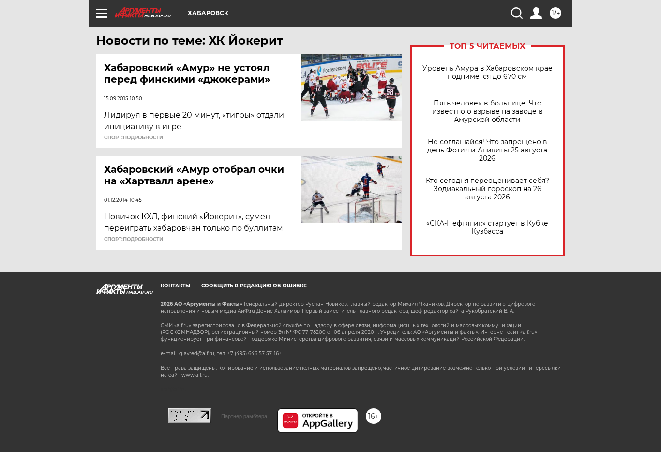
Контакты (175, 286)
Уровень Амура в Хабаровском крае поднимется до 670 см (487, 72)
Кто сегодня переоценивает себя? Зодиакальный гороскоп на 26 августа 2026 (487, 189)
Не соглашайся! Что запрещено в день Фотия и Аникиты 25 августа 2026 (487, 150)
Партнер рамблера (244, 416)
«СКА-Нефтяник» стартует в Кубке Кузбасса (487, 227)
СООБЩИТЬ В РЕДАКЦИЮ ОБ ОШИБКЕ (254, 286)
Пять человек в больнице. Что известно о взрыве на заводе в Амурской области (487, 111)
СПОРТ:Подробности (133, 138)
